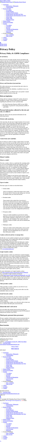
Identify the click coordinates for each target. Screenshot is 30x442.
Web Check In (15, 348)
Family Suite (9, 366)
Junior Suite (9, 365)
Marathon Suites (10, 367)
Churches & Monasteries (12, 377)
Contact (5, 388)
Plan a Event (9, 384)
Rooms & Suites (7, 356)
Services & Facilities (8, 370)
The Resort (5, 352)
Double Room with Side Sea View (14, 362)
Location (5, 387)
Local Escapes (9, 378)
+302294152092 (6, 343)
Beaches (8, 376)
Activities (8, 374)
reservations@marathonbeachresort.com (9, 344)
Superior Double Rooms (12, 361)
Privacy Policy (15, 346)
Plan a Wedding (10, 382)
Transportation (9, 355)
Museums (8, 380)
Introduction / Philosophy (12, 354)
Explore (5, 371)
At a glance (9, 358)
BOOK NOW (3, 44)
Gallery (5, 385)
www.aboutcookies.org (8, 249)
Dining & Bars (6, 369)
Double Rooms (10, 359)
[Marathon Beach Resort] (6, 2)
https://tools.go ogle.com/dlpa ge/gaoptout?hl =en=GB (17, 275)
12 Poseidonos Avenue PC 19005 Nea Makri (15, 341)
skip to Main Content (5, 0)
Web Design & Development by (16, 400)
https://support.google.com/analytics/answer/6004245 (15, 272)
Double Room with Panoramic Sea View (16, 363)
